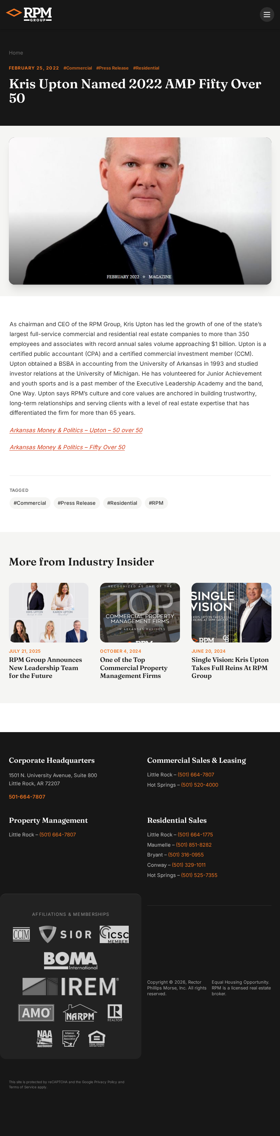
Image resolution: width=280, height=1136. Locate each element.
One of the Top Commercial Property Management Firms (134, 667)
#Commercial (78, 68)
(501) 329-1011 (189, 865)
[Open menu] (267, 14)
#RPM (156, 503)
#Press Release (112, 68)
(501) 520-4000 (199, 785)
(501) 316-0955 (186, 855)
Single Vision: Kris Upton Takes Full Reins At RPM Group (230, 667)
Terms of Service (23, 1087)
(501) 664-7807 (196, 775)
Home (16, 53)
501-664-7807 (27, 797)
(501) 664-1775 (195, 835)
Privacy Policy (105, 1082)
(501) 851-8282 (194, 845)
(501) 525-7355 (199, 875)
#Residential (146, 68)
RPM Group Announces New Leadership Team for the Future (45, 667)
